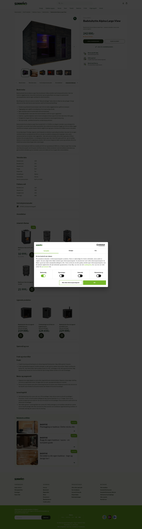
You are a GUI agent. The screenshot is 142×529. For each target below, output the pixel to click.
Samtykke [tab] (46, 251)
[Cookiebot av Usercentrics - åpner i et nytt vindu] (99, 245)
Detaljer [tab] (71, 250)
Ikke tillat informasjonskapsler (70, 282)
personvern (45, 266)
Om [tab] (96, 250)
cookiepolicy (88, 264)
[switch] (61, 276)
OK (94, 282)
